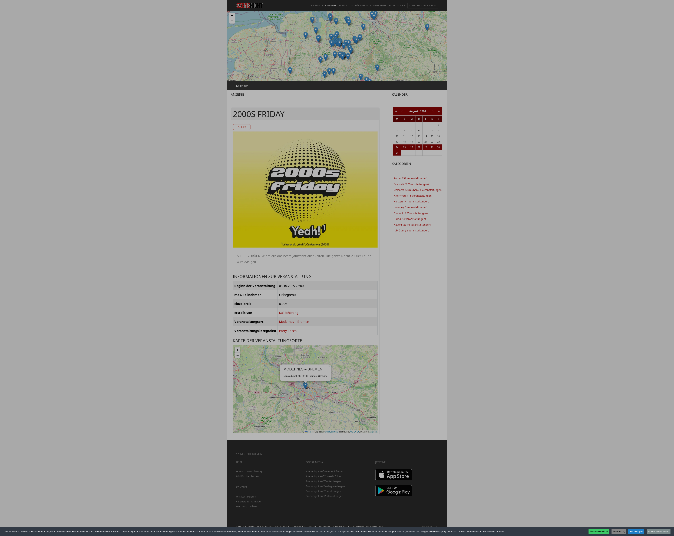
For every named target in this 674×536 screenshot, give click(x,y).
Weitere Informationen (658, 531)
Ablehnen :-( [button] (619, 531)
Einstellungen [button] (636, 531)
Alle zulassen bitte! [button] (599, 531)
